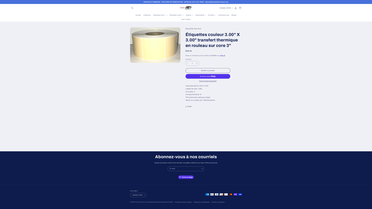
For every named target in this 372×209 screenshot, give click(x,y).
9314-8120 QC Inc (140, 202)
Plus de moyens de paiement (208, 81)
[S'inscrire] (202, 168)
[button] (132, 8)
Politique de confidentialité (201, 202)
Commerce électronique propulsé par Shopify (159, 202)
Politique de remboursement (183, 202)
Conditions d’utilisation (218, 202)
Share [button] (189, 106)
